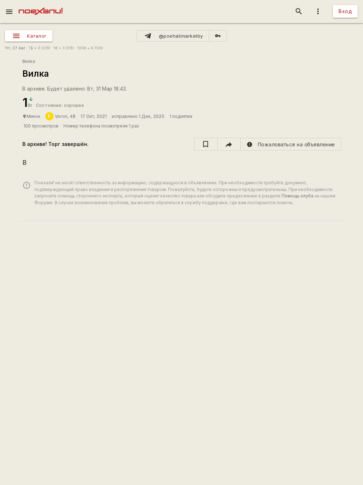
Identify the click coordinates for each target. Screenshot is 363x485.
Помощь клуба (297, 195)
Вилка (28, 61)
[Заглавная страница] (40, 5)
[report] (291, 144)
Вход (345, 11)
